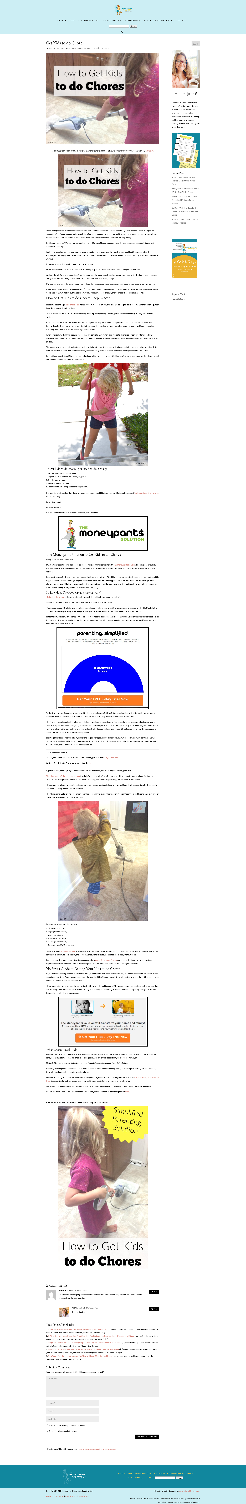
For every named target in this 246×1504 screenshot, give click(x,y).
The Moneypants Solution (124, 565)
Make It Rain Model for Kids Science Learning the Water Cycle (184, 180)
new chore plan (72, 305)
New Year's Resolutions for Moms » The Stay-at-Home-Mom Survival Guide (80, 1356)
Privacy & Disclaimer (55, 1496)
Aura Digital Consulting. (189, 1491)
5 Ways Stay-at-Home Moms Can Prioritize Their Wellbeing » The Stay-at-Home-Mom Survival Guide (91, 1336)
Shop (146, 20)
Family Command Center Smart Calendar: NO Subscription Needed (185, 200)
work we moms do (68, 951)
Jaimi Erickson (53, 48)
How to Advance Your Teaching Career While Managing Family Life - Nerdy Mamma (83, 1349)
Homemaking (131, 20)
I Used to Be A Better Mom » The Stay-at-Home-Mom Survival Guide (77, 1329)
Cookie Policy (71, 1496)
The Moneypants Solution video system (63, 776)
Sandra (62, 1290)
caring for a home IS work (106, 960)
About (60, 20)
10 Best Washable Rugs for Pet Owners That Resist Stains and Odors (185, 211)
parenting (86, 48)
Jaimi (74, 1307)
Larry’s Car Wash (110, 758)
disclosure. (149, 151)
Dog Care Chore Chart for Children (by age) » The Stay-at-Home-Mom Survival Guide (84, 1342)
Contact (181, 20)
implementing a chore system (146, 493)
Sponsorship (83, 1496)
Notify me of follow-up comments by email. (67, 1425)
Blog (72, 20)
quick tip (94, 48)
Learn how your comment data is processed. (97, 1449)
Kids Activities (111, 20)
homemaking (77, 48)
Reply (154, 1292)
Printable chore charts (56, 597)
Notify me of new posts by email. (62, 1431)
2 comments (104, 48)
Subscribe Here (162, 20)
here (91, 763)
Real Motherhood (88, 20)
